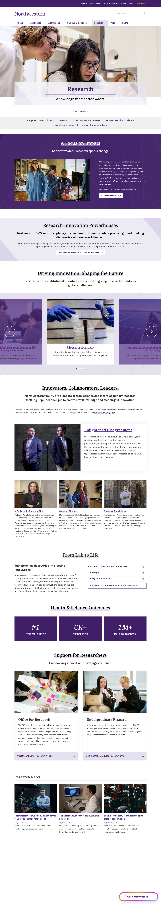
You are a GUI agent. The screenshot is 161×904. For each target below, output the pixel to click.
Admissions (54, 23)
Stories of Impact (110, 196)
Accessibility (46, 901)
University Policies (123, 886)
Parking (85, 890)
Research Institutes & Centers (75, 120)
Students (83, 3)
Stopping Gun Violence (115, 511)
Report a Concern (122, 901)
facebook (50, 872)
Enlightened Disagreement (108, 429)
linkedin (50, 878)
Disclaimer (57, 901)
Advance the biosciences (80, 347)
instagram (62, 872)
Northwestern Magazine (104, 413)
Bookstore (86, 871)
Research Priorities (103, 120)
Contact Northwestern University (129, 882)
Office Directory (88, 875)
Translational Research (66, 125)
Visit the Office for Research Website (35, 756)
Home (75, 111)
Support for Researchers (94, 125)
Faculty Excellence (124, 120)
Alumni (124, 3)
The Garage (93, 572)
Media (131, 3)
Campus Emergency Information (128, 875)
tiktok (74, 872)
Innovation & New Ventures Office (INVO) (107, 567)
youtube (68, 872)
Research (99, 23)
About (20, 23)
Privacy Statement (106, 901)
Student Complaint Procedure (93, 898)
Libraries (85, 879)
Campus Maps (87, 882)
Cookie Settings (137, 901)
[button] (9, 331)
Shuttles (85, 894)
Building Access (122, 871)
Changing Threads (68, 511)
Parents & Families (111, 3)
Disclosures (67, 901)
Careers (119, 879)
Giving (125, 23)
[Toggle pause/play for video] (83, 165)
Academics (36, 23)
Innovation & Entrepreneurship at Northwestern (113, 585)
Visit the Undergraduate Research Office (106, 756)
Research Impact (48, 120)
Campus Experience (77, 23)
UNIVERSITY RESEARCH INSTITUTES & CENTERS (79, 253)
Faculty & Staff (95, 3)
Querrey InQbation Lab (99, 579)
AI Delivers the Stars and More (29, 511)
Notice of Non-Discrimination (85, 901)
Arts (113, 23)
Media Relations (88, 886)
